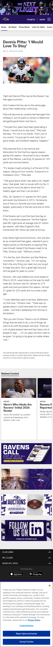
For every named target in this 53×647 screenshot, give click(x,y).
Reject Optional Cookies (26, 633)
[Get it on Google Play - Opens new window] (35, 575)
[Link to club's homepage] (5, 18)
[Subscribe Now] (26, 453)
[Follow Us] (26, 530)
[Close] (49, 586)
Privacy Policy (34, 620)
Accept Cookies (26, 642)
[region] (26, 614)
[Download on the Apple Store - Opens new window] (16, 574)
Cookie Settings (26, 625)
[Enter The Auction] (26, 504)
